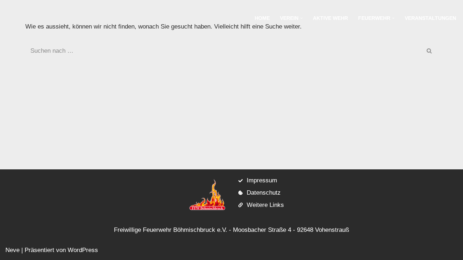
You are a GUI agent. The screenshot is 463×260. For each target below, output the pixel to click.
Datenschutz (264, 192)
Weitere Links (265, 205)
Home (262, 18)
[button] (301, 18)
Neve (12, 250)
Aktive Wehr (330, 18)
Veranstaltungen (430, 18)
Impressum (262, 180)
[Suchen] (429, 51)
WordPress (83, 250)
